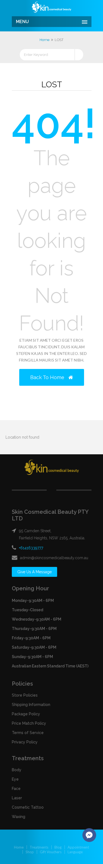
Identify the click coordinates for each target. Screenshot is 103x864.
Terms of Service (28, 732)
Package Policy (26, 714)
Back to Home (48, 377)
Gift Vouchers (51, 852)
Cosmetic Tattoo (28, 807)
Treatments (39, 847)
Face (16, 788)
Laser (17, 798)
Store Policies (25, 695)
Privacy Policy (25, 742)
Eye (15, 779)
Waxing (18, 816)
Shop (30, 852)
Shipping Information (31, 704)
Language (75, 852)
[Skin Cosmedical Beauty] (51, 7)
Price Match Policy (29, 723)
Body (16, 770)
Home (44, 40)
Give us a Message (34, 572)
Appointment (78, 847)
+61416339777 (31, 548)
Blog (58, 847)
